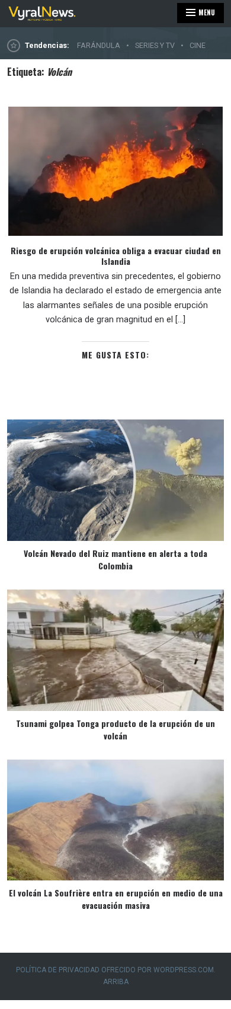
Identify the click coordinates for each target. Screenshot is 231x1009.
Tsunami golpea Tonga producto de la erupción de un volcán (115, 729)
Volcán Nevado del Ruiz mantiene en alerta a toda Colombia (115, 559)
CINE (198, 45)
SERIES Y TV (155, 45)
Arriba (116, 982)
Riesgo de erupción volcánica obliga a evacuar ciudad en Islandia (116, 255)
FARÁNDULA (98, 45)
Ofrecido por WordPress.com (157, 970)
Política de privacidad (58, 970)
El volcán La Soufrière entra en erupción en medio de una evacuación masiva (116, 898)
